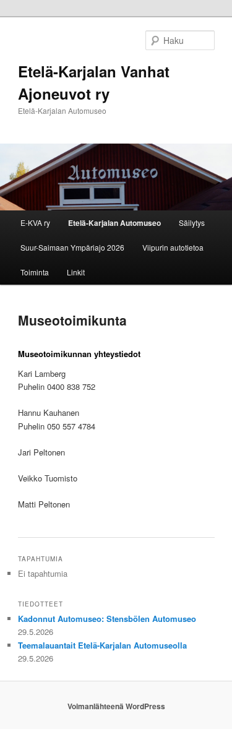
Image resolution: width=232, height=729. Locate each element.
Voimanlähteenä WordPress (116, 706)
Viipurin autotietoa (173, 247)
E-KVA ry (35, 222)
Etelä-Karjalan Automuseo (114, 222)
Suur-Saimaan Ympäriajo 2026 (72, 247)
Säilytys (192, 222)
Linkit (76, 272)
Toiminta (34, 272)
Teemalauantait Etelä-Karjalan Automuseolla (102, 645)
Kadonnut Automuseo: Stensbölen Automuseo (107, 618)
